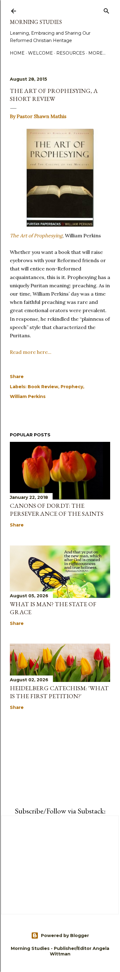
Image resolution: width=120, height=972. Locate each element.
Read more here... (30, 352)
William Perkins (28, 396)
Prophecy (72, 386)
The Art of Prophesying (36, 235)
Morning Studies (36, 21)
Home (17, 53)
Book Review (43, 386)
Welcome (40, 53)
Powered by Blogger (65, 935)
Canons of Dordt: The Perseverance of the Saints (56, 510)
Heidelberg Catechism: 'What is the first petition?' (59, 692)
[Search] (106, 10)
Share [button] (17, 376)
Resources (70, 53)
